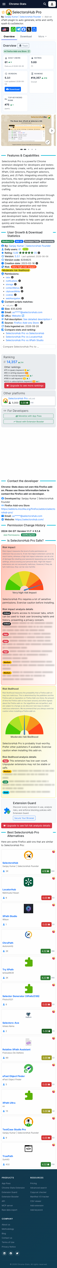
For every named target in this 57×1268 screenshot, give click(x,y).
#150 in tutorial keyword (16, 376)
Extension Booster (10, 1196)
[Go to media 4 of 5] (32, 149)
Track (25, 45)
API (3, 1201)
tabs (8, 277)
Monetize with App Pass (30, 416)
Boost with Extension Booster (30, 421)
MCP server (7, 1205)
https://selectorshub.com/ (29, 519)
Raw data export (9, 1210)
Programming (47, 241)
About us (6, 1224)
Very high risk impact (23, 266)
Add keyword (36, 1210)
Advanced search (38, 1188)
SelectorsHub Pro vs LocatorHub (24, 336)
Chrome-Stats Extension (13, 1188)
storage (9, 284)
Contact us (7, 1238)
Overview (9, 36)
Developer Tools (32, 241)
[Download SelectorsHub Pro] (15, 82)
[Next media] (52, 131)
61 (20, 249)
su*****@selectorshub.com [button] (27, 312)
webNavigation (13, 298)
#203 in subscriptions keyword (19, 381)
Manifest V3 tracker (39, 1196)
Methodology (8, 1229)
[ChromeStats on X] (17, 1253)
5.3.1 (17, 256)
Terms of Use (8, 1242)
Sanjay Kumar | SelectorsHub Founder (23, 16)
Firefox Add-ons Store (16, 51)
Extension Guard (9, 1192)
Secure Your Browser (24, 818)
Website (16, 315)
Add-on (48, 16)
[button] (4, 4)
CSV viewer (35, 1201)
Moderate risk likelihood (15, 270)
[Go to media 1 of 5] (21, 149)
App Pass (6, 1183)
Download (26, 36)
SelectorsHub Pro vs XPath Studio (25, 340)
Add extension (37, 1205)
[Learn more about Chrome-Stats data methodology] (41, 322)
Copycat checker (38, 1192)
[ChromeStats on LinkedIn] (4, 1253)
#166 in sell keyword (14, 378)
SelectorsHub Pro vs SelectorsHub (25, 333)
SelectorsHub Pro (18, 398)
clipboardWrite (13, 291)
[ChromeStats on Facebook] (10, 1253)
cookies (9, 295)
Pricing (33, 1183)
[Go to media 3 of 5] (28, 149)
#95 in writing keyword (16, 373)
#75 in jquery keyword (15, 370)
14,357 (15, 362)
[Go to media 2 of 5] (25, 149)
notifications (11, 281)
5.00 (25, 252)
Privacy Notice (9, 1247)
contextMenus (12, 288)
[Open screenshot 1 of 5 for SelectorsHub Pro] (26, 130)
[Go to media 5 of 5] (35, 149)
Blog (4, 1233)
